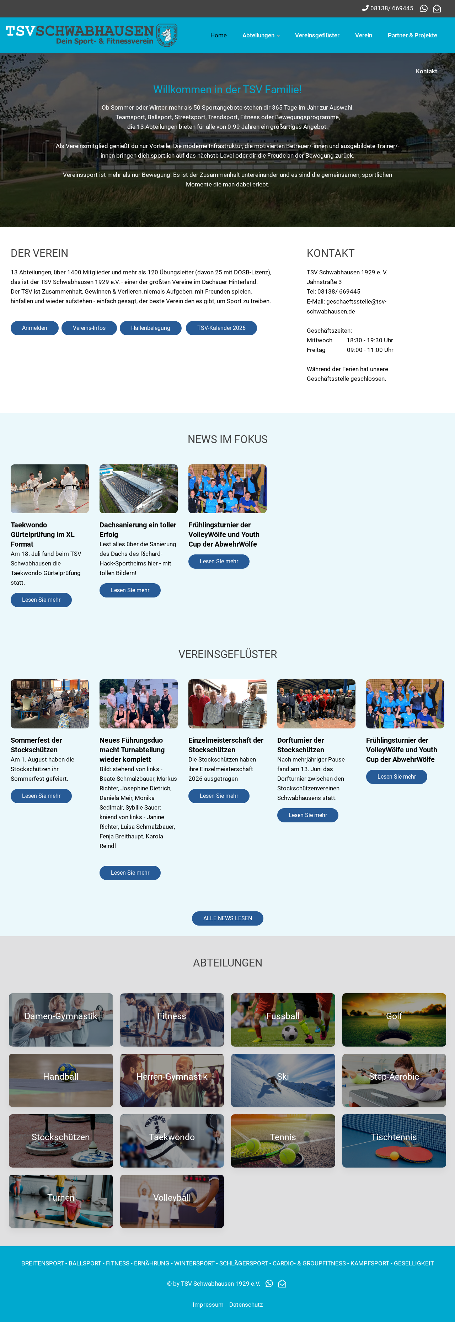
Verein (363, 35)
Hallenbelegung (150, 328)
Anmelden (34, 328)
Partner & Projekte (412, 35)
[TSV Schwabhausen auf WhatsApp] (425, 9)
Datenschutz (246, 1304)
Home (218, 35)
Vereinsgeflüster (317, 35)
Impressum (208, 1304)
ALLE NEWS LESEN (227, 918)
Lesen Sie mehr (41, 599)
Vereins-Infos (89, 328)
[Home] (92, 34)
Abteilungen (258, 35)
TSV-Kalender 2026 (221, 328)
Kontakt (426, 71)
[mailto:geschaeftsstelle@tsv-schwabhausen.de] (437, 9)
